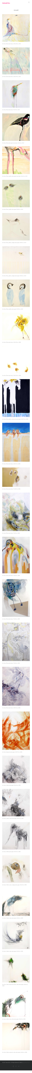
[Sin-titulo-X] (16, 955)
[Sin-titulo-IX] (16, 889)
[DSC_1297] (16, 214)
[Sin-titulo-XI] (16, 990)
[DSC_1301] (16, 280)
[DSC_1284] (16, 180)
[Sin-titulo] (16, 380)
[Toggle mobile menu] (29, 2)
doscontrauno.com (26, 1062)
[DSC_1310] (16, 1023)
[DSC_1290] (16, 247)
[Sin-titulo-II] (16, 823)
